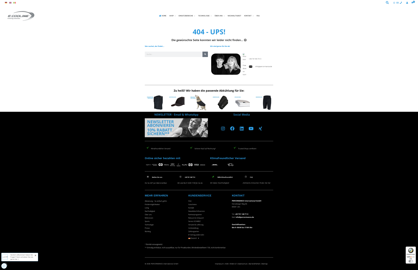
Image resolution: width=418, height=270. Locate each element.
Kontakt (191, 208)
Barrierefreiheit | (255, 264)
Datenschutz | (243, 264)
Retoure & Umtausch (196, 218)
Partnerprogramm (195, 214)
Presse (147, 228)
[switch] (411, 261)
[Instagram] (222, 128)
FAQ (189, 201)
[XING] (260, 128)
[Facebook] (232, 128)
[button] (387, 3)
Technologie (149, 225)
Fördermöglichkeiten (152, 204)
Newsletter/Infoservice (196, 211)
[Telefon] (401, 3)
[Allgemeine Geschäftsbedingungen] (229, 264)
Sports (147, 221)
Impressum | (220, 264)
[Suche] (205, 54)
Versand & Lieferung (195, 225)
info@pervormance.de (262, 66)
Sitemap (264, 264)
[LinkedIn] (241, 128)
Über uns (148, 214)
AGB (226, 264)
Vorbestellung (193, 228)
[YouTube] (251, 128)
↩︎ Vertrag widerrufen (196, 235)
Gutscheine (192, 204)
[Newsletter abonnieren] (176, 127)
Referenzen (149, 218)
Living (147, 208)
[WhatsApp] (394, 3)
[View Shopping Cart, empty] (412, 2)
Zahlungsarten (193, 231)
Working (148, 231)
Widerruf (233, 264)
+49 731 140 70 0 (255, 59)
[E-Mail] (398, 3)
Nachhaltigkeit (150, 211)
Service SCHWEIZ (194, 221)
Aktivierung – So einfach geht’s (156, 201)
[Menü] (414, 248)
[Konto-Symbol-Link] (407, 3)
